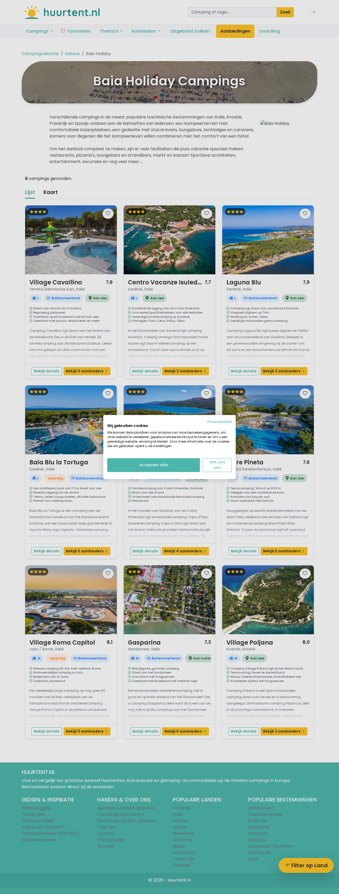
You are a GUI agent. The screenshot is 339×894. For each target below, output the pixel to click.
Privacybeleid (219, 421)
